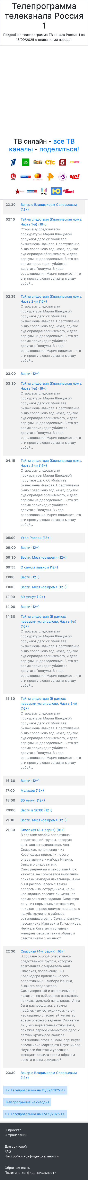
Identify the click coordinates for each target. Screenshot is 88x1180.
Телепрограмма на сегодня (27, 1102)
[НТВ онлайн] (25, 162)
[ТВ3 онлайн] (62, 176)
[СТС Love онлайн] (74, 162)
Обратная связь (17, 1168)
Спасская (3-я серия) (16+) (43, 830)
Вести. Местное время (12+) (44, 557)
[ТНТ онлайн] (38, 162)
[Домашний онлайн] (38, 176)
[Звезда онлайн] (19, 191)
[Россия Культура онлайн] (25, 176)
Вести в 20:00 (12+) (36, 810)
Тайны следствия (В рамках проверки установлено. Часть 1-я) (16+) (48, 621)
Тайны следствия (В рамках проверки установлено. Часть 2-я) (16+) (49, 703)
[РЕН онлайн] (50, 176)
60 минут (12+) (33, 597)
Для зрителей (16, 1146)
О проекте (13, 1130)
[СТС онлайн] (50, 162)
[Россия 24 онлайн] (31, 191)
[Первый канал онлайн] (13, 162)
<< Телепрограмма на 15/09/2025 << (35, 1090)
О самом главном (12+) (39, 567)
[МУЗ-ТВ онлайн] (44, 191)
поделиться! (59, 149)
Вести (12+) (30, 374)
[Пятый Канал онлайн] (62, 162)
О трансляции (16, 1135)
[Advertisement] (44, 92)
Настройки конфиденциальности (32, 1156)
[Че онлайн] (74, 176)
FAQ (8, 1151)
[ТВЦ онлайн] (13, 176)
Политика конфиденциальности (30, 1173)
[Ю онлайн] (56, 191)
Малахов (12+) (32, 790)
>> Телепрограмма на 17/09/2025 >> (35, 1114)
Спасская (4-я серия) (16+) (43, 951)
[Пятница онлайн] (68, 191)
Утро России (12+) (36, 538)
